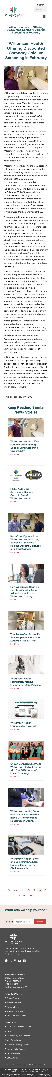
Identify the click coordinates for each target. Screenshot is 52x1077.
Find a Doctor (13, 998)
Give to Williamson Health (19, 1026)
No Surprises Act (14, 1053)
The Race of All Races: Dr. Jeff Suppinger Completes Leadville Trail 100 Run (25, 637)
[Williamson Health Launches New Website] (26, 709)
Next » (31, 895)
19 (24, 895)
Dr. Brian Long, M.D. (28, 141)
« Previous (11, 890)
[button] (40, 921)
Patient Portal (13, 1007)
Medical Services (14, 1002)
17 (45, 890)
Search (40, 5)
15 (34, 890)
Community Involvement (18, 1035)
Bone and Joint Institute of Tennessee (24, 205)
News (9, 1031)
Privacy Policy (14, 1071)
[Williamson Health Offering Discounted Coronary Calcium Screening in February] (26, 77)
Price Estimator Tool (16, 1015)
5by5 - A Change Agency (39, 1074)
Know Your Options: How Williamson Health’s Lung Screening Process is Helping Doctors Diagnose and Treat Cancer (25, 542)
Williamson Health (13, 93)
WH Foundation (14, 1040)
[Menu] (44, 17)
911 (26, 987)
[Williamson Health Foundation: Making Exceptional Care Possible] (26, 665)
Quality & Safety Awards (18, 1044)
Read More (14, 454)
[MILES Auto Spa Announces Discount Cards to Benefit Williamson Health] (26, 475)
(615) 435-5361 (11, 179)
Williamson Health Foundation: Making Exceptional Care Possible (25, 681)
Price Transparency (16, 1011)
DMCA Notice (13, 1058)
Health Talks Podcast (16, 1049)
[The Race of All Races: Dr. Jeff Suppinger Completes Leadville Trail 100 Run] (26, 620)
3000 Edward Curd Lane (28, 208)
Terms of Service (31, 1071)
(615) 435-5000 (11, 984)
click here (21, 386)
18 (19, 895)
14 (29, 890)
